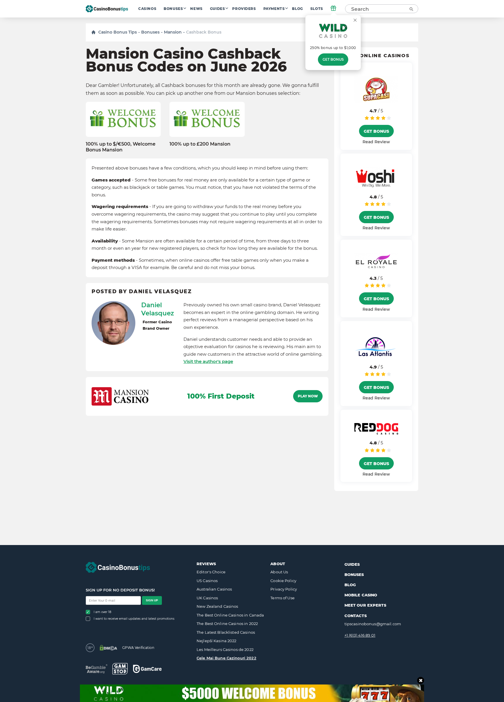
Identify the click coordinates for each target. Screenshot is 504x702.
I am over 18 (102, 612)
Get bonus (333, 59)
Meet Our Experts (365, 605)
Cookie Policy (283, 580)
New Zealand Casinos (217, 606)
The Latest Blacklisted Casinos (226, 632)
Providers (244, 9)
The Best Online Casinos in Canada (230, 615)
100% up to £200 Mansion (199, 144)
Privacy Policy (283, 589)
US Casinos (207, 580)
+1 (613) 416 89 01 (359, 635)
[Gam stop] (120, 669)
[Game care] (147, 668)
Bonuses (173, 9)
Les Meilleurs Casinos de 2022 (225, 649)
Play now (308, 396)
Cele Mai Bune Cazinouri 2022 (226, 658)
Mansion (173, 32)
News (196, 9)
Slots (316, 9)
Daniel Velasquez (157, 309)
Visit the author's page (208, 361)
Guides (217, 9)
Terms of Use (282, 598)
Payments (274, 9)
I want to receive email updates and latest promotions (134, 619)
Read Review (376, 141)
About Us (279, 572)
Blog (297, 9)
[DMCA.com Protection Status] (108, 648)
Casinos (147, 9)
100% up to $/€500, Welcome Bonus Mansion (120, 146)
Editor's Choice (211, 572)
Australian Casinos (214, 589)
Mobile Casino (360, 595)
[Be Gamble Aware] (96, 668)
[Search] (411, 8)
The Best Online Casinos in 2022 (227, 623)
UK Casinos (207, 598)
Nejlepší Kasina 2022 (217, 640)
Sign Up (152, 600)
